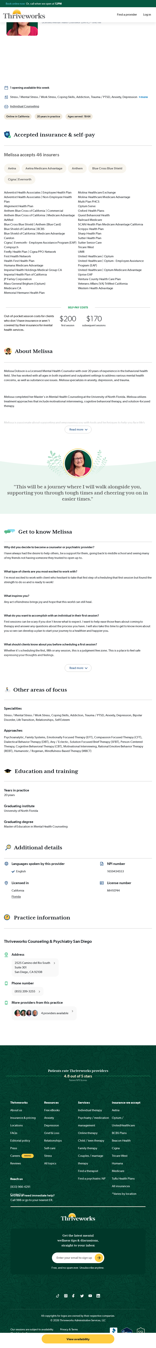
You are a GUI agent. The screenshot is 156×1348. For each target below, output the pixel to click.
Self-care (49, 1148)
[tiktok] (58, 1295)
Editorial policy (20, 1140)
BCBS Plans (119, 1133)
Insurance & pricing (23, 1118)
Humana (117, 1163)
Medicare (118, 1171)
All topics (50, 1163)
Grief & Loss (51, 1133)
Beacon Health (121, 1140)
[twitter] (82, 1295)
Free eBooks (52, 1110)
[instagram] (66, 1295)
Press (13, 1148)
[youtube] (90, 1295)
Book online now (15, 3)
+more (143, 97)
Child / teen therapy (91, 1140)
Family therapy (87, 1148)
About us (16, 1110)
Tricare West (119, 1156)
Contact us (17, 1194)
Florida (16, 896)
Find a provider (127, 14)
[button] (78, 663)
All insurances (121, 1186)
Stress (48, 1156)
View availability (78, 1339)
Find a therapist (88, 1171)
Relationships (53, 1140)
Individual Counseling (24, 106)
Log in (147, 14)
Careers (15, 1156)
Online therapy (88, 1133)
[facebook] (74, 1295)
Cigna (116, 1148)
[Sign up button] (99, 1258)
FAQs (13, 1133)
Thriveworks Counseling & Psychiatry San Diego (48, 941)
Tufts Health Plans (123, 1178)
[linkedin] (98, 1295)
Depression (51, 1125)
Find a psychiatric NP (92, 1178)
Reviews (15, 1163)
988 (18, 1200)
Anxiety (49, 1118)
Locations (16, 1125)
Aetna (115, 1110)
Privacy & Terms (69, 1329)
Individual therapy (90, 1110)
